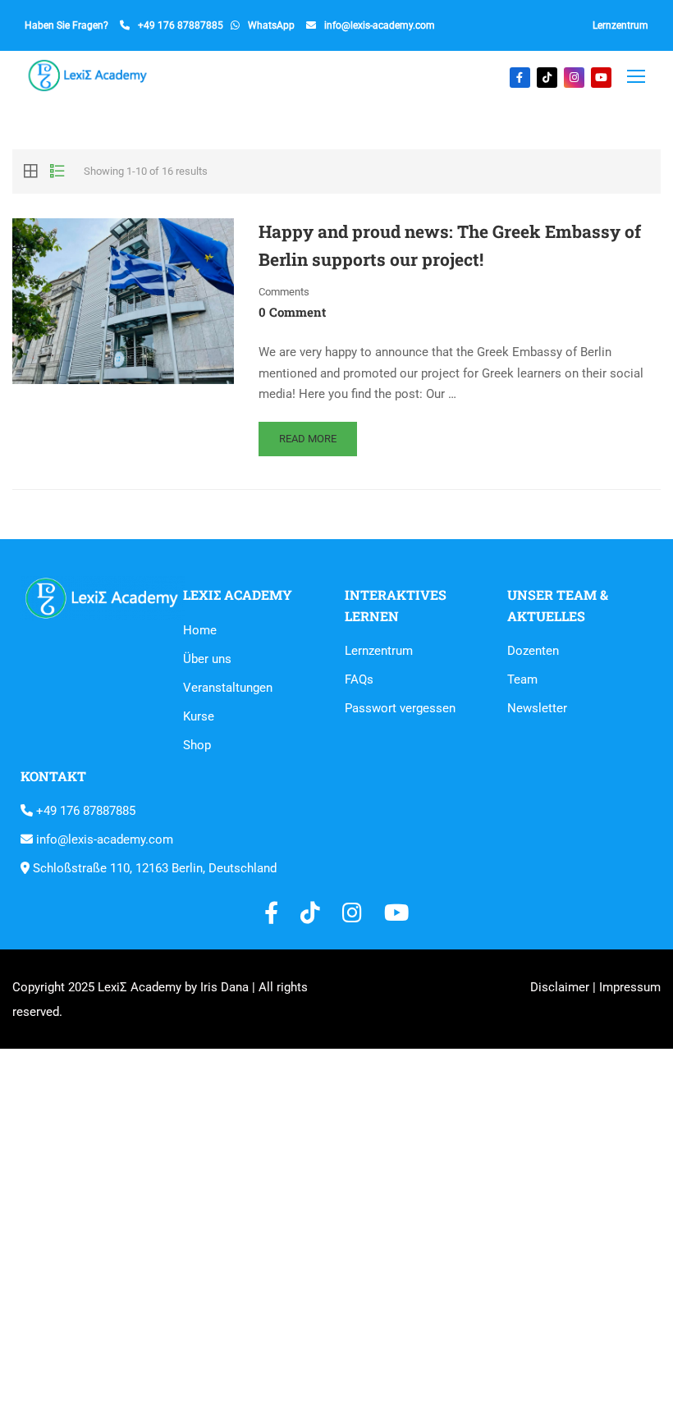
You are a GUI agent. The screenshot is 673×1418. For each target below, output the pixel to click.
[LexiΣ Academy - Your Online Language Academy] (88, 75)
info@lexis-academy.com (379, 25)
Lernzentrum (620, 25)
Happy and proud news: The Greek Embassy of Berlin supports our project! (450, 245)
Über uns (207, 659)
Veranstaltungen (227, 687)
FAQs (359, 679)
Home (200, 630)
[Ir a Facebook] (520, 77)
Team (522, 679)
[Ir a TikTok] (547, 77)
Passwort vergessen (400, 708)
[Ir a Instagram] (574, 77)
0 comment (292, 312)
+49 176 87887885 (180, 25)
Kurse (198, 716)
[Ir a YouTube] (601, 77)
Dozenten (533, 650)
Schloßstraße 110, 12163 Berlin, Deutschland (153, 868)
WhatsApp (271, 25)
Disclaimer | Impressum (595, 987)
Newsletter (537, 708)
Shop (197, 745)
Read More (307, 438)
